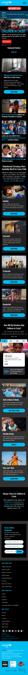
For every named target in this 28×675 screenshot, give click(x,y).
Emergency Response (7, 578)
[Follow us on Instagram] (15, 631)
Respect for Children (6, 584)
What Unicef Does (7, 563)
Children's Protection (6, 572)
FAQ (24, 672)
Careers (3, 594)
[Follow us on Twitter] (6, 631)
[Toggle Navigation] (24, 3)
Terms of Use (22, 670)
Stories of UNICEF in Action (8, 636)
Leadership (4, 599)
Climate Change (5, 575)
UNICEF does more (9, 502)
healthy (23, 179)
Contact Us (4, 650)
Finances (4, 597)
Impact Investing (6, 621)
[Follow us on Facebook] (3, 631)
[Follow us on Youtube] (12, 631)
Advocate (4, 612)
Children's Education (6, 566)
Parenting (4, 581)
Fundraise (4, 618)
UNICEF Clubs (5, 624)
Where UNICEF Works (7, 586)
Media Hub (4, 633)
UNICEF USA (6, 3)
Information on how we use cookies (10, 638)
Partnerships (5, 602)
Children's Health (6, 569)
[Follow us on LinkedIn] (9, 631)
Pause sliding (4, 17)
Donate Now (15, 8)
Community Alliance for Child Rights (10, 605)
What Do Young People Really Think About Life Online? (13, 15)
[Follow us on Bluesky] (21, 631)
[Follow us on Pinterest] (18, 631)
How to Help (5, 609)
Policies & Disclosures (11, 670)
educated (6, 181)
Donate (6, 364)
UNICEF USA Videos (6, 640)
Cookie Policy (21, 669)
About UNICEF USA (7, 590)
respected (21, 181)
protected (12, 181)
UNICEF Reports (5, 635)
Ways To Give (5, 627)
